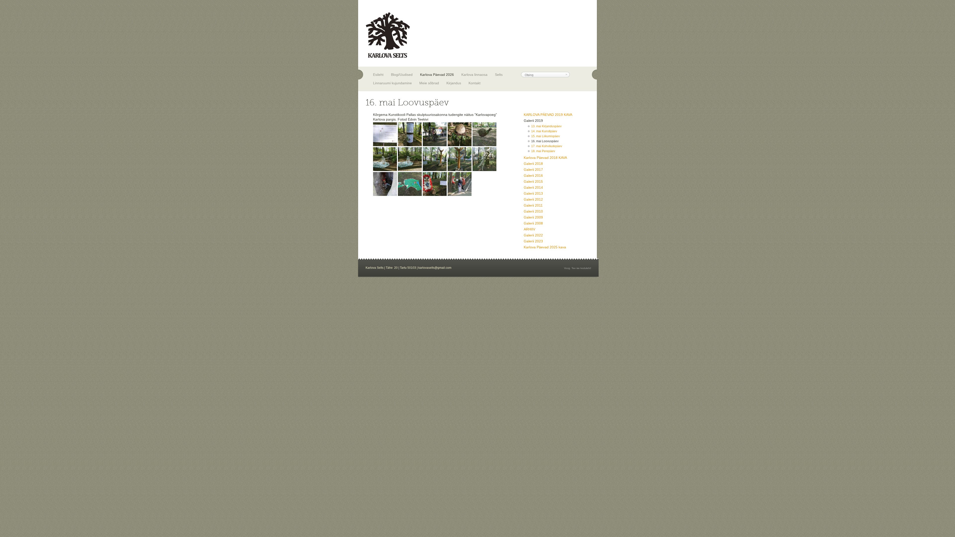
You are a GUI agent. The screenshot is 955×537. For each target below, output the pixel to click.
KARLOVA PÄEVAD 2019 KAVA (548, 115)
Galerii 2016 (533, 176)
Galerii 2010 (533, 211)
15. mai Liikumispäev (545, 136)
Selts (499, 75)
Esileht (378, 75)
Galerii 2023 (533, 241)
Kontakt (474, 83)
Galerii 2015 (533, 181)
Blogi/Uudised (402, 75)
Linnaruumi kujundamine (392, 83)
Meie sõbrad (429, 83)
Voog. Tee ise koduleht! (577, 268)
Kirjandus (453, 83)
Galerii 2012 (533, 199)
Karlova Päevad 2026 (437, 75)
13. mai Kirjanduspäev (546, 126)
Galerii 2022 (533, 235)
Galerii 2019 (533, 121)
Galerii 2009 (533, 217)
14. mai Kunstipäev (544, 131)
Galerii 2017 (533, 170)
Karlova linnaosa (474, 75)
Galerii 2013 (533, 193)
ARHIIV (529, 229)
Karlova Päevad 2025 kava (545, 247)
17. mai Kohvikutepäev (546, 146)
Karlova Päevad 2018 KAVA (545, 158)
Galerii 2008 (533, 223)
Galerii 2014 (533, 187)
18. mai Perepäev (543, 151)
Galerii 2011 (533, 205)
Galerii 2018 (533, 164)
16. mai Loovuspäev (545, 141)
